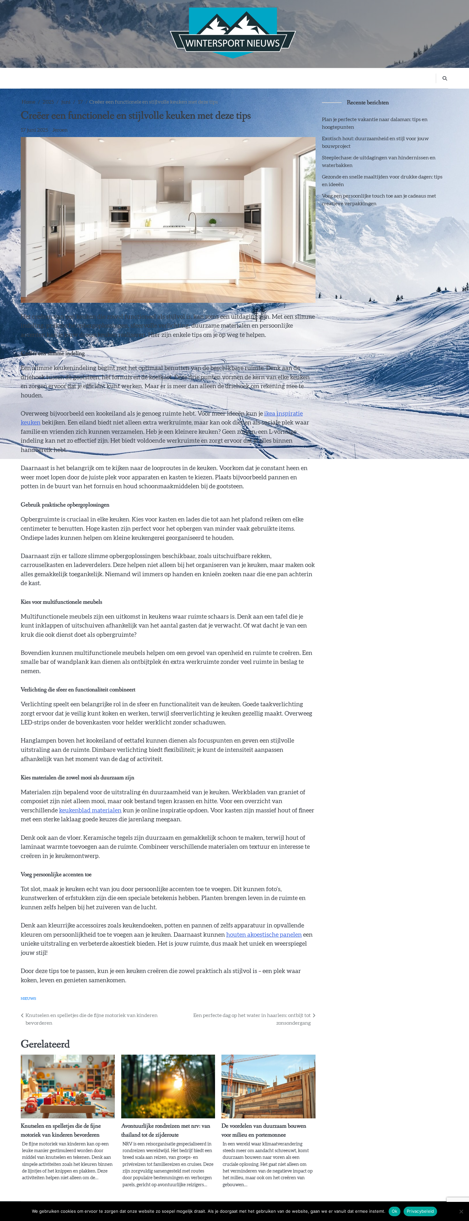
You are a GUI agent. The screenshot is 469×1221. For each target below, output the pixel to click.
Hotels (270, 78)
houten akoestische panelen (264, 935)
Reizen (204, 78)
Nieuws (294, 78)
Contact (319, 78)
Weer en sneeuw (237, 78)
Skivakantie (141, 78)
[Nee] (461, 1211)
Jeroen (60, 130)
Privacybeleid (420, 1211)
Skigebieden (175, 78)
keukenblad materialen (90, 811)
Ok (395, 1211)
